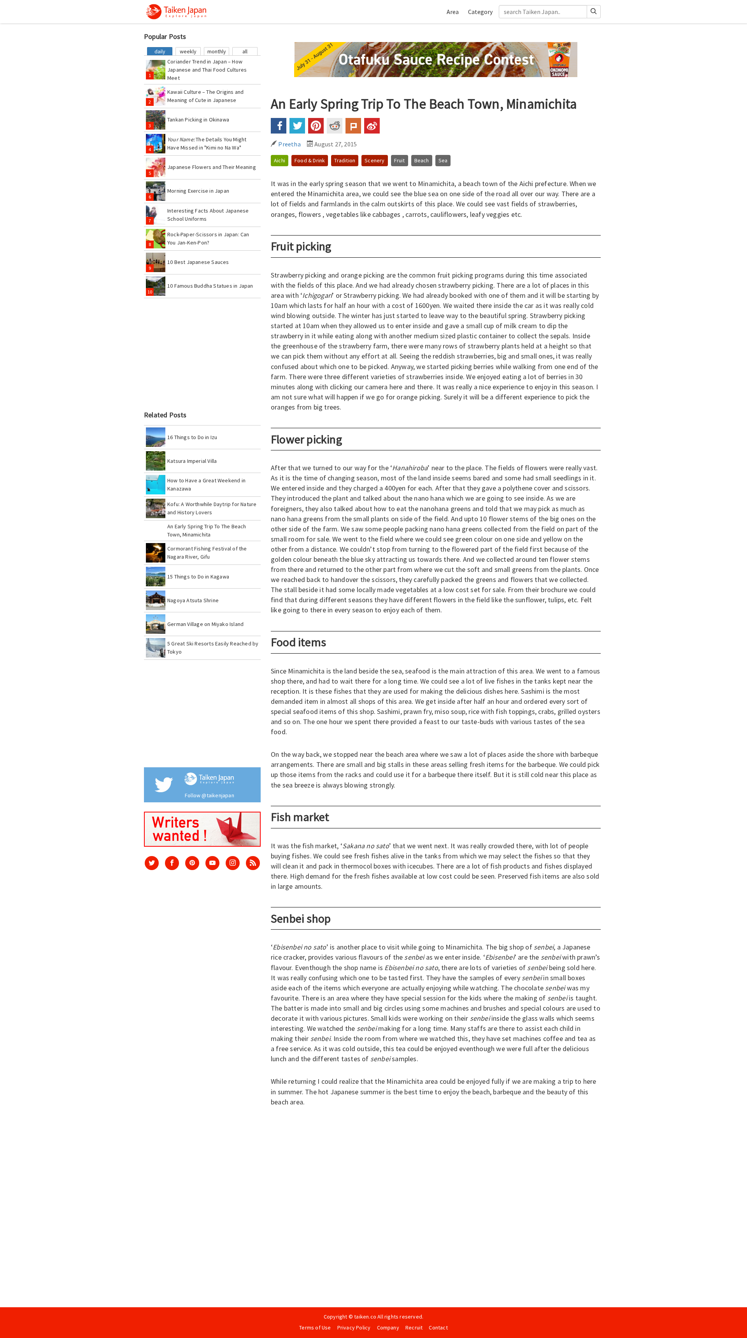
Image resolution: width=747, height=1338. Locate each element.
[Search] (594, 11)
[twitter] (152, 863)
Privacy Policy (354, 1327)
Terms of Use (315, 1327)
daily (159, 51)
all (244, 51)
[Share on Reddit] (334, 126)
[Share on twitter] (297, 126)
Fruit (399, 160)
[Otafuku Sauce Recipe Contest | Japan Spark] (435, 59)
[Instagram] (233, 863)
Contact (438, 1327)
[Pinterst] (192, 863)
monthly (216, 51)
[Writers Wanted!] (202, 828)
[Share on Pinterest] (316, 126)
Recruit (414, 1327)
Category (480, 12)
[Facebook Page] (172, 863)
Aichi (279, 160)
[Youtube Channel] (212, 863)
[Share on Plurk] (353, 126)
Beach (421, 160)
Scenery (374, 160)
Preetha (289, 144)
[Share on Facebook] (278, 126)
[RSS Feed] (253, 863)
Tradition (344, 160)
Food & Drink (310, 160)
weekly (188, 51)
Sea (443, 160)
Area (453, 12)
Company (388, 1327)
